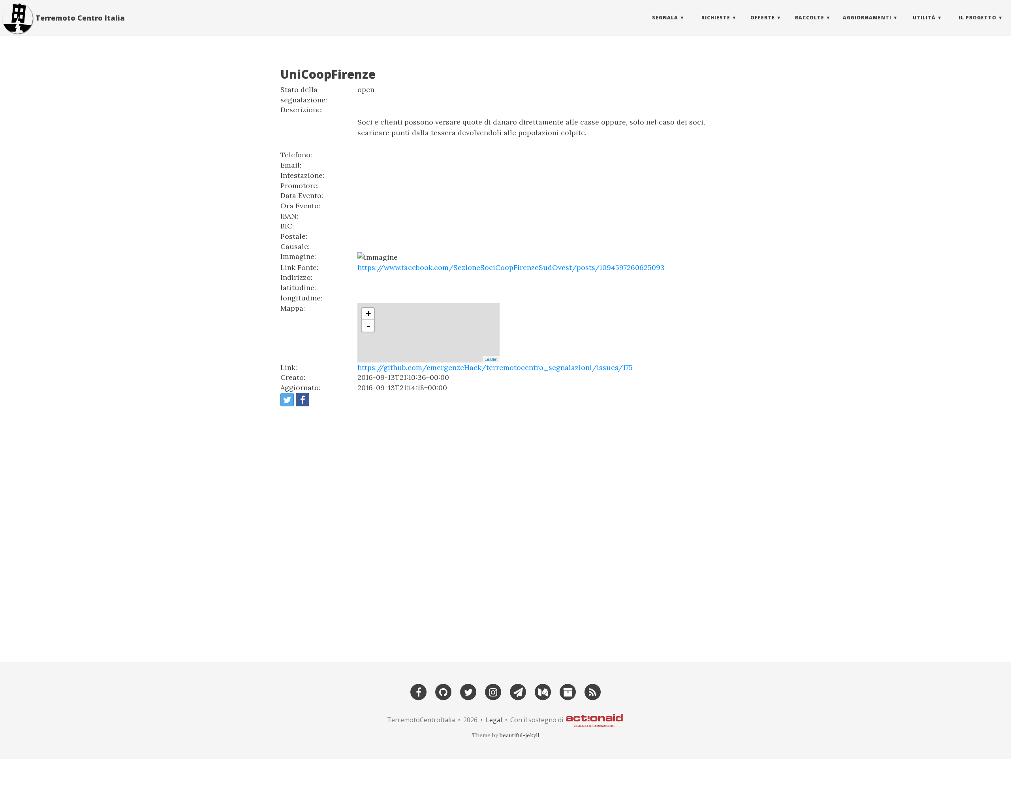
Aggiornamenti (867, 17)
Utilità (924, 17)
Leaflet (491, 359)
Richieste (715, 17)
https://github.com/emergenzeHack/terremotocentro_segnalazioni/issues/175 (495, 367)
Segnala (665, 17)
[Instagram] (493, 691)
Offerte (762, 17)
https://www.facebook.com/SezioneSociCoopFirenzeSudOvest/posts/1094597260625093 (511, 267)
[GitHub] (443, 691)
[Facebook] (418, 691)
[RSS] (592, 691)
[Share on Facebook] (302, 399)
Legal (494, 719)
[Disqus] (505, 531)
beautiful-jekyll (519, 735)
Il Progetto (977, 17)
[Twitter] (468, 691)
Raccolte (809, 17)
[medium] (543, 691)
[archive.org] (567, 691)
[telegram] (518, 691)
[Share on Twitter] (287, 399)
